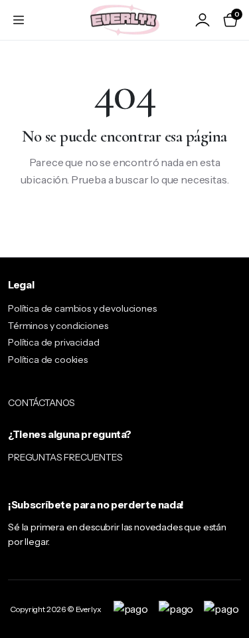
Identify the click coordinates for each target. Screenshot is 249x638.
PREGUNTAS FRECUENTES (65, 457)
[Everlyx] (124, 19)
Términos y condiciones (58, 326)
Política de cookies (48, 360)
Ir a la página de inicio (124, 222)
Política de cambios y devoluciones (82, 308)
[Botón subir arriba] (227, 578)
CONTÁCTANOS (41, 403)
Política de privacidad (53, 342)
